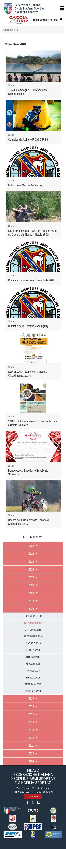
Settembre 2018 (33, 636)
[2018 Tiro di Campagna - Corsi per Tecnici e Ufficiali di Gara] (33, 402)
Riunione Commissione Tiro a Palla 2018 (31, 280)
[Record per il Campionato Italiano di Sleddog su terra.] (33, 499)
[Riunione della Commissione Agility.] (33, 311)
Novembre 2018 (33, 623)
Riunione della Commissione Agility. (28, 326)
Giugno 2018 (33, 657)
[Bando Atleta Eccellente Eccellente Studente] (33, 446)
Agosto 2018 (33, 643)
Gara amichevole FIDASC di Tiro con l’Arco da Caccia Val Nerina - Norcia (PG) (32, 233)
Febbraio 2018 (33, 684)
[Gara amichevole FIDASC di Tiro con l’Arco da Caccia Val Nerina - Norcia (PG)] (33, 210)
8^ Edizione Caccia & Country (25, 185)
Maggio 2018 (33, 664)
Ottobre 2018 (33, 629)
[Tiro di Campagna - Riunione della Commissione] (33, 68)
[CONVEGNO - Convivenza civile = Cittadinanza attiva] (33, 351)
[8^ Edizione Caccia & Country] (33, 171)
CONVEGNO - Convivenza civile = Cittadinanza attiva (27, 374)
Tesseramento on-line (45, 20)
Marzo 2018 (33, 677)
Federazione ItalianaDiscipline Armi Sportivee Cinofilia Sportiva (29, 8)
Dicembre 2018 (33, 616)
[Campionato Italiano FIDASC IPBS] (33, 118)
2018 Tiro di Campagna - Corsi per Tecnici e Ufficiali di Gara (32, 423)
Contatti (33, 796)
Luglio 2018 (33, 650)
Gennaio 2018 (33, 691)
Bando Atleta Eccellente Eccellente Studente (28, 472)
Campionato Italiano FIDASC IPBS (28, 139)
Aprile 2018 (33, 670)
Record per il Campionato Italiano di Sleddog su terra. (28, 522)
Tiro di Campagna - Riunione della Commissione (28, 92)
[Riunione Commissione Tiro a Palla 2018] (33, 266)
